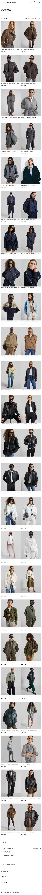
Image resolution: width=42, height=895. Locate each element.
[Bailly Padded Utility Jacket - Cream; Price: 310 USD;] (11, 581)
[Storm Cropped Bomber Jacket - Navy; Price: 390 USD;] (11, 207)
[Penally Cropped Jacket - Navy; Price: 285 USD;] (11, 309)
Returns (7, 852)
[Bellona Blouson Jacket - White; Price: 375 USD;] (11, 513)
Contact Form (9, 855)
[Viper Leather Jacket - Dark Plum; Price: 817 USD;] (31, 819)
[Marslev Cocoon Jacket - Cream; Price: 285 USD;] (31, 581)
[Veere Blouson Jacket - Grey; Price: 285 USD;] (11, 139)
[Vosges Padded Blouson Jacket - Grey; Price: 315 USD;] (11, 105)
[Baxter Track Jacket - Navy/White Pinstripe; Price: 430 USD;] (31, 173)
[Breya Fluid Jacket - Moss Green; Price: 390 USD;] (31, 615)
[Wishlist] (33, 2)
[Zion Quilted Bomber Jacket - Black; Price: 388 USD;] (31, 479)
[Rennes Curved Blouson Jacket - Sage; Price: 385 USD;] (11, 683)
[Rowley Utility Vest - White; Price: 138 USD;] (11, 547)
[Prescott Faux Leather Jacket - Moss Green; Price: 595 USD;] (11, 649)
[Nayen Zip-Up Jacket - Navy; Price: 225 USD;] (31, 275)
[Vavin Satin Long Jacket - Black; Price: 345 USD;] (31, 411)
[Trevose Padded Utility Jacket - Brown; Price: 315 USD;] (11, 819)
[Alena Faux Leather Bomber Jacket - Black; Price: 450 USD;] (31, 377)
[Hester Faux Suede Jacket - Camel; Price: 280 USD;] (31, 343)
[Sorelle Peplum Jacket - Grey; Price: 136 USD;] (31, 105)
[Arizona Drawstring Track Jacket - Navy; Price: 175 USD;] (11, 241)
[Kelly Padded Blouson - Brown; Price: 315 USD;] (31, 71)
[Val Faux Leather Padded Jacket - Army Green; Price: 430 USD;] (11, 615)
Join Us (4, 877)
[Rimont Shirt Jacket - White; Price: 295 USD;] (31, 513)
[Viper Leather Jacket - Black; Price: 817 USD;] (11, 445)
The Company (6, 871)
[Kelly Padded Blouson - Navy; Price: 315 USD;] (31, 207)
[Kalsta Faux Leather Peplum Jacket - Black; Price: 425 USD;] (31, 445)
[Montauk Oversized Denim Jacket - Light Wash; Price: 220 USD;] (31, 309)
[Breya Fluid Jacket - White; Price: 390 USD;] (31, 547)
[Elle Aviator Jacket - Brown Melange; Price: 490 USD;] (31, 37)
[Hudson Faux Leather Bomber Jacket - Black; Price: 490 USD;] (31, 683)
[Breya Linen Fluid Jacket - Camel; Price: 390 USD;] (11, 343)
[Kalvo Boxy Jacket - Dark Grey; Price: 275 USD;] (31, 139)
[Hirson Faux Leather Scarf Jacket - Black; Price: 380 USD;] (11, 411)
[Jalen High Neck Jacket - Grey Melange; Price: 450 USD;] (11, 173)
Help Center (8, 849)
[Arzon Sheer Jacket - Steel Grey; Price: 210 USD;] (31, 751)
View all (5, 842)
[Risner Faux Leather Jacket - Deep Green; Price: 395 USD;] (11, 717)
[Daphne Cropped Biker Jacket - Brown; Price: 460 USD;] (11, 37)
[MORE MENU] (40, 2)
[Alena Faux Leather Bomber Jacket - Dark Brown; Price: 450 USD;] (11, 71)
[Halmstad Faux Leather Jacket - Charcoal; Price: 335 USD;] (31, 785)
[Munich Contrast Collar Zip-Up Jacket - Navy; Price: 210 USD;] (31, 241)
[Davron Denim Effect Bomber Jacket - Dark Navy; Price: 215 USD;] (11, 275)
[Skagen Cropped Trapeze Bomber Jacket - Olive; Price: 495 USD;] (31, 717)
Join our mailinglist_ (9, 864)
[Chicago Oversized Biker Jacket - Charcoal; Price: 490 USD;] (11, 785)
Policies (4, 883)
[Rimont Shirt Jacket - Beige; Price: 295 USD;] (11, 377)
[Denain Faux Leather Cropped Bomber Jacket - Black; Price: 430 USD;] (11, 479)
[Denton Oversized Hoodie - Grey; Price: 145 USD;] (11, 751)
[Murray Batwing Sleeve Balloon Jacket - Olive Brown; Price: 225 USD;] (31, 649)
